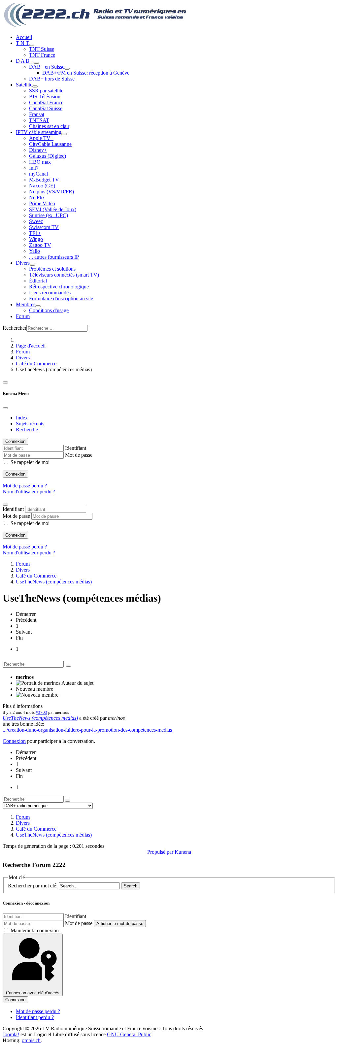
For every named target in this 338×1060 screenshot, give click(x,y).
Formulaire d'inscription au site (61, 298)
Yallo (34, 251)
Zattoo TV (40, 245)
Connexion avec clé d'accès (32, 992)
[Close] (5, 408)
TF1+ (35, 233)
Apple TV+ (41, 138)
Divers (23, 263)
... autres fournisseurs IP (54, 257)
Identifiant (75, 448)
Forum (23, 316)
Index (22, 417)
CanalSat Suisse (45, 108)
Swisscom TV (44, 227)
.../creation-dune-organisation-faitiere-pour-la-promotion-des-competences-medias (87, 730)
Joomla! (11, 1034)
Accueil (24, 37)
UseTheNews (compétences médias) (40, 718)
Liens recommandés (50, 292)
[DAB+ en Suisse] (67, 69)
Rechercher (14, 328)
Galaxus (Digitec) (47, 156)
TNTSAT (39, 120)
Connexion (15, 474)
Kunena (183, 852)
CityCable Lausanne (50, 144)
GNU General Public (129, 1034)
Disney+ (38, 150)
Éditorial (38, 280)
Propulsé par (161, 852)
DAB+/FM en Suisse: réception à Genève (85, 73)
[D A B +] (36, 63)
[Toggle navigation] (5, 382)
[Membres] (38, 306)
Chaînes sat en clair (49, 126)
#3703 (41, 712)
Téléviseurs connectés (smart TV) (64, 275)
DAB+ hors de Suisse (52, 79)
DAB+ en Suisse (46, 67)
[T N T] (31, 45)
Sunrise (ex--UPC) (48, 215)
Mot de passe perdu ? (25, 485)
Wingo (36, 239)
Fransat (36, 114)
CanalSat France (46, 102)
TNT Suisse (41, 49)
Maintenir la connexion (35, 930)
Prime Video (42, 203)
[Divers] (32, 265)
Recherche (27, 429)
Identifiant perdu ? (35, 1017)
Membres (25, 304)
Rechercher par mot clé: (32, 885)
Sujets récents (30, 423)
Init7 (34, 168)
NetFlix (37, 197)
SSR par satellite (46, 90)
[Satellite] (35, 86)
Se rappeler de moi (30, 462)
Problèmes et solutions (52, 269)
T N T (22, 43)
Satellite (24, 84)
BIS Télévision (44, 96)
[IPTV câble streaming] (64, 134)
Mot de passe (78, 455)
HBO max (40, 162)
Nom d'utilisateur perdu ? (29, 491)
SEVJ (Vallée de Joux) (52, 209)
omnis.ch (31, 1040)
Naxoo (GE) (42, 185)
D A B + (25, 61)
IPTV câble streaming (38, 132)
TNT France (42, 55)
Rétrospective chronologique (59, 286)
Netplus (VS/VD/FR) (51, 191)
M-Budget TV (44, 179)
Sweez (36, 221)
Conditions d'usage (49, 310)
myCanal (38, 174)
